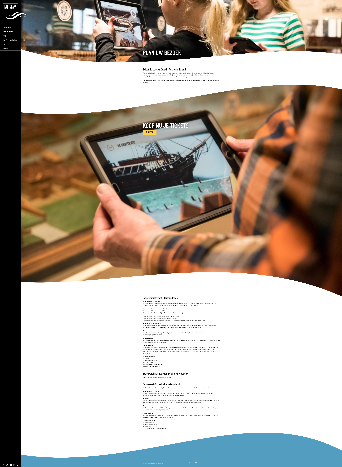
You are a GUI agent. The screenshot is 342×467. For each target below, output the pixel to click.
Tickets (149, 132)
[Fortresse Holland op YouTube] (11, 465)
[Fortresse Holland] (15, 11)
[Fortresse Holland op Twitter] (7, 465)
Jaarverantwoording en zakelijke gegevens (189, 462)
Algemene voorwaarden (161, 462)
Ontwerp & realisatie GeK (157, 463)
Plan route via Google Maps (151, 366)
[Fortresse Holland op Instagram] (14, 465)
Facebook (214, 462)
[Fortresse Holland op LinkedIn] (17, 465)
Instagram (145, 463)
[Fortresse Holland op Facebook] (3, 465)
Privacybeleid (170, 462)
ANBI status (177, 462)
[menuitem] (10, 27)
